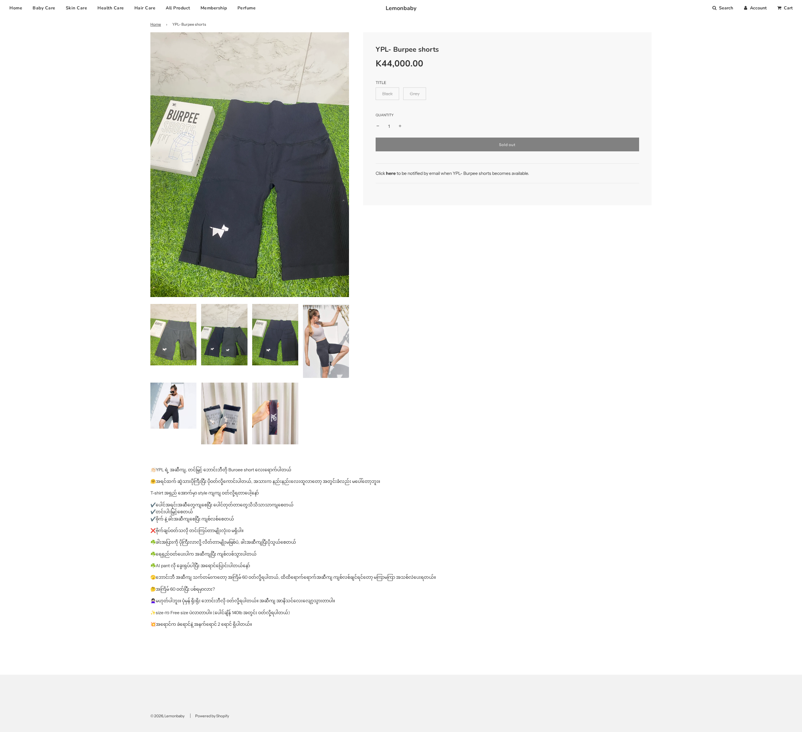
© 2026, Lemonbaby (167, 716)
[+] (400, 126)
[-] (378, 126)
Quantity (384, 115)
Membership (213, 8)
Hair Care (145, 8)
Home (15, 8)
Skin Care (76, 8)
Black (387, 94)
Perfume (246, 8)
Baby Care (44, 8)
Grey (414, 94)
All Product (178, 8)
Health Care (110, 8)
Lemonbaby (401, 8)
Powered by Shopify (212, 716)
